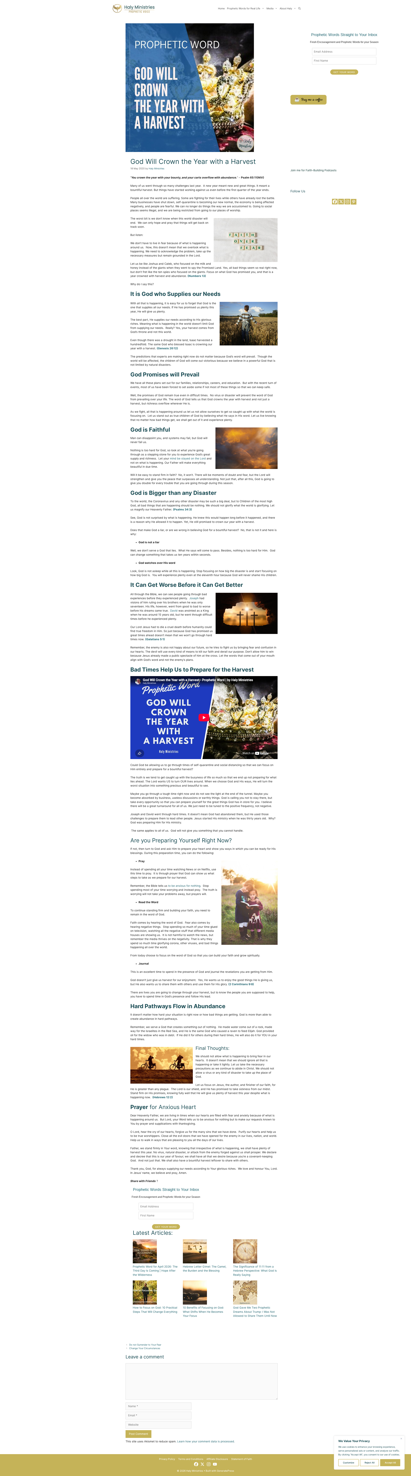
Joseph (194, 598)
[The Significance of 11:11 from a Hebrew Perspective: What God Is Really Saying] (245, 1252)
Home (221, 8)
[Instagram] (347, 201)
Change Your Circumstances (144, 1348)
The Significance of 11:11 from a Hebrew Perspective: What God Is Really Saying (255, 1270)
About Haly (286, 8)
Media (270, 8)
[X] (341, 201)
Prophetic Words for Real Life (243, 8)
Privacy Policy (167, 1459)
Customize (348, 1462)
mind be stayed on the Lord (188, 458)
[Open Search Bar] (299, 8)
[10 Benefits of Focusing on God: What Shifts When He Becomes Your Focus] (195, 1293)
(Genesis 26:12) (167, 348)
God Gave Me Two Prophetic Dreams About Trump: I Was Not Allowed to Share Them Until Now (255, 1311)
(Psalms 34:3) (182, 509)
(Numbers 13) (197, 276)
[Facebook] (335, 201)
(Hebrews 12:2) (162, 1097)
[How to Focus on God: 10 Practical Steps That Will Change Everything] (145, 1293)
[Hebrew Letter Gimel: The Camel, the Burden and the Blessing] (195, 1252)
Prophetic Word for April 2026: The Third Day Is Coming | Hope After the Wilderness (155, 1270)
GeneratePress (225, 1470)
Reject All (369, 1462)
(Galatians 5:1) (155, 639)
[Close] (401, 1438)
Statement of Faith (241, 1459)
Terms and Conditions (190, 1459)
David (174, 610)
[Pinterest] (353, 202)
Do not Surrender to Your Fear (145, 1344)
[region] (369, 1453)
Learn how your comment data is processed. (206, 1441)
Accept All (390, 1462)
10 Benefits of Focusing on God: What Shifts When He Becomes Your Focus (203, 1311)
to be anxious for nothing (184, 885)
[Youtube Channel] (215, 1464)
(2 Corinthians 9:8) (241, 984)
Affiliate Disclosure (217, 1459)
